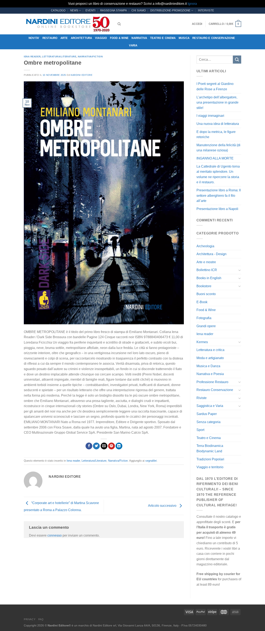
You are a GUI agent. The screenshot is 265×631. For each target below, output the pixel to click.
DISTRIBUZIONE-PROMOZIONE (170, 10)
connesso (54, 535)
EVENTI (90, 10)
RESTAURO (50, 38)
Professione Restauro (212, 382)
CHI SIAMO (138, 10)
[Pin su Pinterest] (111, 446)
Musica (184, 38)
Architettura (81, 38)
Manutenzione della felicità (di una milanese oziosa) (218, 147)
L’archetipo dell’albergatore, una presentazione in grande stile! (217, 102)
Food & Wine (119, 38)
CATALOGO (58, 10)
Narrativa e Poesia (210, 374)
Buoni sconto (206, 294)
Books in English (208, 278)
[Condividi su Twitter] (96, 446)
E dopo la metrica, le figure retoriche (216, 134)
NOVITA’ (34, 38)
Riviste (201, 398)
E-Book (201, 302)
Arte (64, 38)
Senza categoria (208, 422)
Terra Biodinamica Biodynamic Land (209, 448)
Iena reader (32, 56)
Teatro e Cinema (163, 38)
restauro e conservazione (213, 38)
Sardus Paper (206, 414)
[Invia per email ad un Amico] (104, 446)
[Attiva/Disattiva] (239, 270)
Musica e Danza (208, 366)
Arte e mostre (206, 262)
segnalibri (151, 460)
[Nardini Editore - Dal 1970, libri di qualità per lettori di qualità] (67, 24)
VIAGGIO (101, 38)
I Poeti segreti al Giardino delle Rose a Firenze (215, 86)
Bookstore (203, 286)
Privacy (29, 619)
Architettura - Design (211, 254)
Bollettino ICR (206, 270)
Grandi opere (206, 326)
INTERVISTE (206, 10)
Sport (200, 430)
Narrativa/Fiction (90, 56)
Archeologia (205, 246)
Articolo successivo (162, 506)
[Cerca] (119, 24)
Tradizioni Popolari (210, 459)
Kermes (202, 342)
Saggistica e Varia (209, 406)
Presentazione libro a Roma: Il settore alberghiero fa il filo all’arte (218, 195)
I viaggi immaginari (210, 115)
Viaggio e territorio (209, 467)
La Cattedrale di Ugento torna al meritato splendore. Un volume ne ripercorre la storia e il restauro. (218, 174)
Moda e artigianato (210, 358)
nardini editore (81, 75)
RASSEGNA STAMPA (113, 10)
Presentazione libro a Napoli (217, 209)
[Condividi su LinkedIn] (119, 446)
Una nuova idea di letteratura (217, 123)
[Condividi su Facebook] (89, 446)
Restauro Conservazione (214, 390)
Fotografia (203, 318)
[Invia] (237, 59)
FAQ (40, 619)
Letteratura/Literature (59, 56)
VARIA (133, 45)
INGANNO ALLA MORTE (215, 158)
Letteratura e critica (210, 350)
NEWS (74, 10)
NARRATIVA (139, 38)
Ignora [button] (192, 3)
